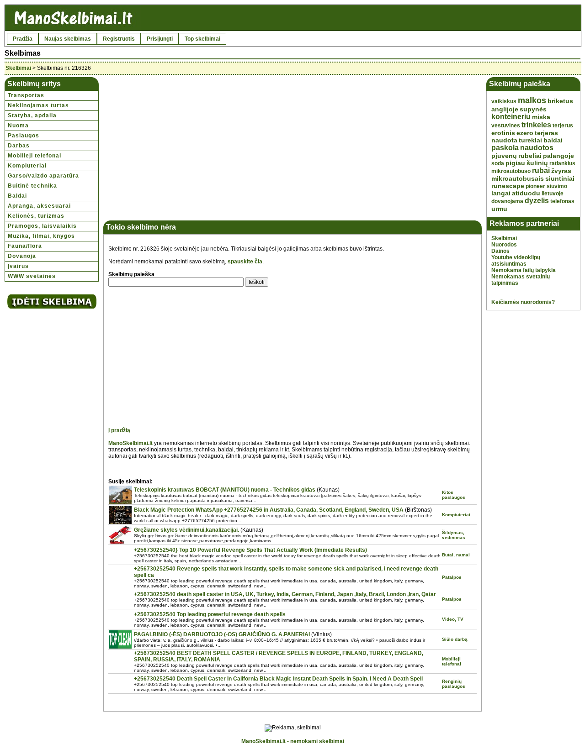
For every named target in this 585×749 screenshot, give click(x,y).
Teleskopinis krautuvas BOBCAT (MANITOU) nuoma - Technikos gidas (224, 490)
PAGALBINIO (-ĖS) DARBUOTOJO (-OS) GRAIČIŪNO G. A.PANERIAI (222, 634)
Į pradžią (119, 430)
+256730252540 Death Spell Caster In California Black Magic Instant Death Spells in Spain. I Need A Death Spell (278, 679)
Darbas (19, 145)
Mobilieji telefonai (34, 155)
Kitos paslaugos (453, 495)
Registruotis (119, 39)
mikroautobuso (511, 171)
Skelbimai (18, 68)
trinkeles (536, 125)
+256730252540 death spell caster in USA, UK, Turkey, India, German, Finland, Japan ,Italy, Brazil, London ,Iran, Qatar (285, 594)
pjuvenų (504, 155)
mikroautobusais (517, 178)
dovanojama (507, 201)
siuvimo (557, 186)
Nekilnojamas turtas (38, 105)
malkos (532, 100)
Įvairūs (18, 266)
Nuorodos (504, 244)
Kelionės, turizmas (36, 216)
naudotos (536, 148)
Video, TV (452, 619)
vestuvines (505, 125)
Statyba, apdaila (32, 115)
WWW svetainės (32, 276)
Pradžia (22, 39)
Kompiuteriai (27, 165)
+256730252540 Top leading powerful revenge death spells (210, 614)
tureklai (530, 140)
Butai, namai (456, 554)
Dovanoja (22, 256)
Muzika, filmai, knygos (41, 236)
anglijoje (504, 109)
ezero (524, 132)
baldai (553, 140)
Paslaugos (23, 135)
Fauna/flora (25, 246)
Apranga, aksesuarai (39, 206)
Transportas (26, 95)
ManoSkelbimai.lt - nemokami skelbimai (292, 741)
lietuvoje (553, 193)
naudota (504, 140)
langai (501, 193)
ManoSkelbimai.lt (130, 443)
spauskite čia (245, 261)
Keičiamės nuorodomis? (523, 302)
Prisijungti (160, 39)
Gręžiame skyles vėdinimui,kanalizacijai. (186, 530)
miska (541, 116)
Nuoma (18, 125)
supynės (533, 109)
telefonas (562, 201)
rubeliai (530, 155)
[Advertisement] (184, 146)
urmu (499, 208)
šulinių (537, 163)
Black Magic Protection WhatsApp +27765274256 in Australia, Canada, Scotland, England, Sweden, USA (269, 510)
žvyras (561, 170)
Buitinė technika (32, 186)
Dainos (500, 251)
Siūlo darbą (455, 639)
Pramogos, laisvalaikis (42, 226)
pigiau (515, 163)
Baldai (17, 196)
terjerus (563, 125)
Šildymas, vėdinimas (453, 535)
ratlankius (562, 163)
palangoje (558, 155)
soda (497, 163)
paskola (505, 148)
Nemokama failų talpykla (523, 270)
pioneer (535, 186)
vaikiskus (503, 101)
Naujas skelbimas (67, 39)
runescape (507, 185)
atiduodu (526, 193)
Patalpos (452, 577)
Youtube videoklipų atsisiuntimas (515, 260)
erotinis (503, 132)
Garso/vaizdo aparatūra (43, 176)
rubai (541, 170)
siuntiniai (559, 178)
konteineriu (511, 116)
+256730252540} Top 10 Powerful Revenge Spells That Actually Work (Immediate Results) (250, 550)
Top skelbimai (202, 39)
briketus (560, 101)
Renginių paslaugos (453, 684)
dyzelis (537, 200)
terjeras (546, 132)
